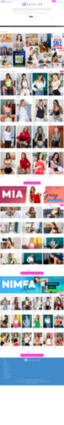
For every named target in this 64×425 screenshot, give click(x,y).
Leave (51, 16)
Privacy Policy (40, 13)
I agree (31, 16)
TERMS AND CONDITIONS (47, 9)
